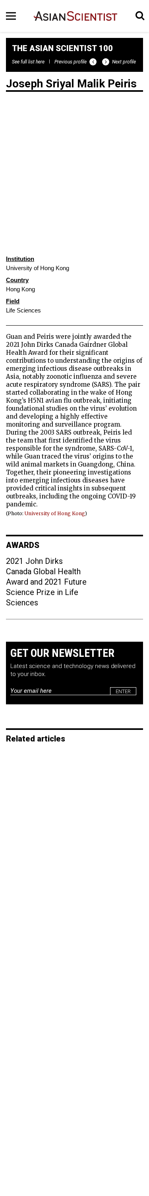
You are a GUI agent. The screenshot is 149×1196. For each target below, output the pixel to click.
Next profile (124, 62)
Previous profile (70, 62)
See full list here (28, 62)
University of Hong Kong (55, 513)
